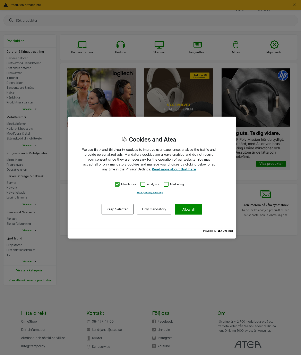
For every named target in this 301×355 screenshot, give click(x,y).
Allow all (188, 209)
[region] (152, 177)
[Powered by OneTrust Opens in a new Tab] (218, 231)
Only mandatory (154, 209)
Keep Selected (118, 209)
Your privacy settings (150, 192)
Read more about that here (174, 169)
